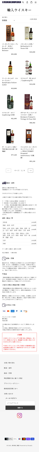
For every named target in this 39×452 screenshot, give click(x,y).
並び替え (5, 17)
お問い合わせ (8, 394)
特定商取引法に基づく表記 (13, 378)
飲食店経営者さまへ (11, 389)
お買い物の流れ (9, 363)
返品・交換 (8, 373)
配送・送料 (8, 368)
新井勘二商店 (15, 445)
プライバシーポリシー (11, 383)
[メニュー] (36, 2)
